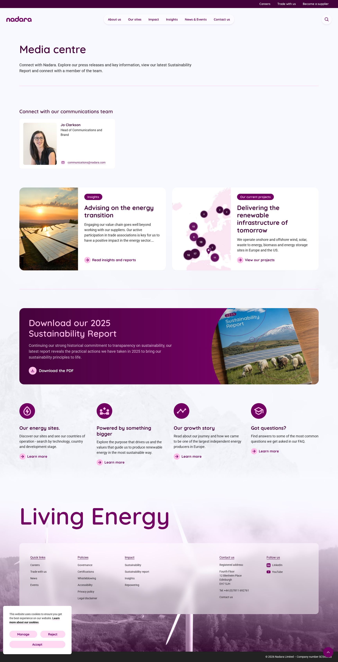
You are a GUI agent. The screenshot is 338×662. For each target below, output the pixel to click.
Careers (264, 4)
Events (34, 585)
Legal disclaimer (87, 598)
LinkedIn (277, 565)
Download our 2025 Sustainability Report (73, 328)
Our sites (134, 19)
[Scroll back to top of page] (328, 652)
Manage (23, 634)
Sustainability (133, 565)
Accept (37, 644)
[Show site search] (327, 19)
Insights (172, 19)
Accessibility (85, 585)
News (33, 578)
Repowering (132, 585)
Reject (53, 634)
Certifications (86, 571)
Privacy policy (86, 591)
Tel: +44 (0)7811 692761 (234, 590)
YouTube (277, 571)
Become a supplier (316, 4)
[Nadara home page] (19, 19)
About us (114, 19)
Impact (153, 19)
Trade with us (286, 4)
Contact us (222, 19)
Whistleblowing (87, 578)
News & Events (196, 19)
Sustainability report (137, 571)
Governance (85, 565)
